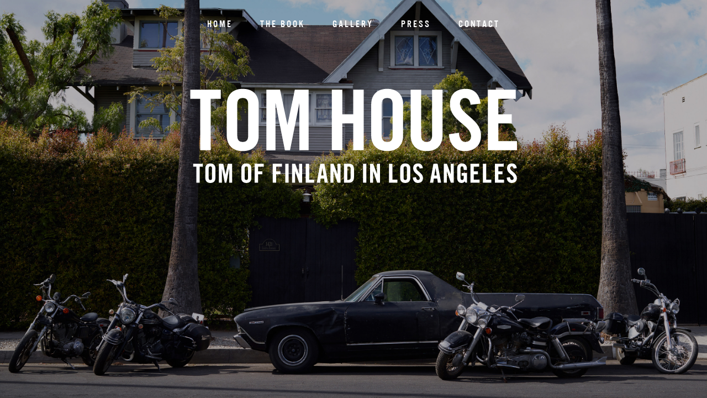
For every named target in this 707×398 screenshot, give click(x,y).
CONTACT (479, 24)
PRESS (416, 24)
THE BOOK (282, 24)
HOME (220, 24)
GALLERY (353, 24)
